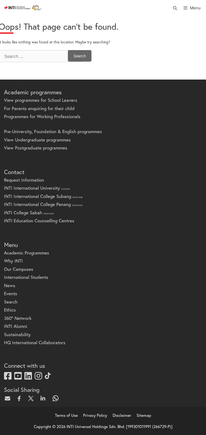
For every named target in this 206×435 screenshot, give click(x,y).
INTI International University (37, 188)
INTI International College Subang (43, 196)
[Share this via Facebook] (20, 398)
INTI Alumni (15, 326)
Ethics (10, 310)
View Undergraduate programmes (37, 140)
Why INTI (13, 261)
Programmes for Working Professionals (42, 116)
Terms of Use (66, 415)
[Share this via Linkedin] (44, 398)
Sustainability (17, 334)
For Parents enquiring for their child (39, 108)
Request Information (24, 180)
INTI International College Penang (43, 204)
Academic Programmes (26, 253)
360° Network (17, 318)
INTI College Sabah (29, 212)
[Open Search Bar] (174, 8)
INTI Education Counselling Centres (39, 221)
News (9, 285)
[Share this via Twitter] (32, 398)
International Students (26, 277)
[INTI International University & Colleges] (23, 8)
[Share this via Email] (8, 398)
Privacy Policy (95, 415)
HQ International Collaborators (34, 342)
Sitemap (144, 415)
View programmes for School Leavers (40, 100)
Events (10, 293)
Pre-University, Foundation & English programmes (53, 131)
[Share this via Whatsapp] (55, 398)
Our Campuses (18, 269)
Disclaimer (122, 415)
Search (10, 302)
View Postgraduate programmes (35, 148)
